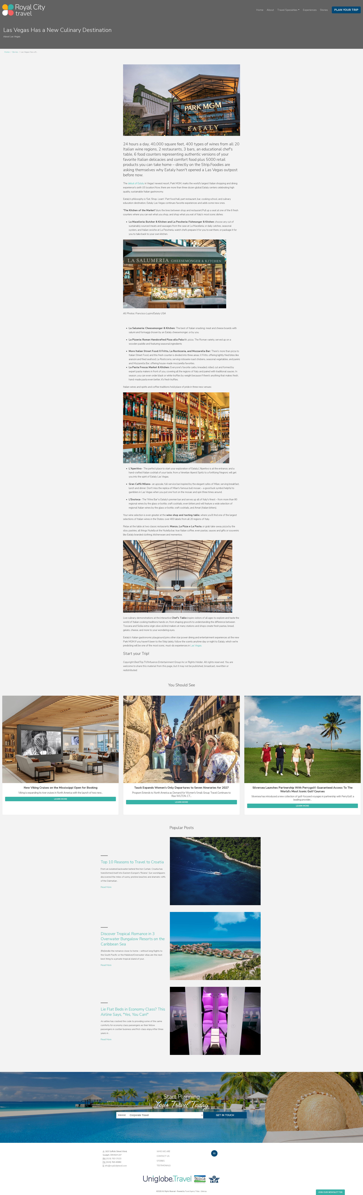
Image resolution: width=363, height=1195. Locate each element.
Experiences (310, 10)
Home (259, 10)
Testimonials (164, 1165)
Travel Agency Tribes (192, 1191)
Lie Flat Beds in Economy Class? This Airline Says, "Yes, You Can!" (133, 1012)
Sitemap (204, 1191)
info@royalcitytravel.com (116, 1165)
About (270, 10)
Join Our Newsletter (330, 1192)
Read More (106, 887)
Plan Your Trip (346, 10)
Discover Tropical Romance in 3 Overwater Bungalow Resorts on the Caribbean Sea (133, 939)
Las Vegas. (196, 645)
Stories (324, 10)
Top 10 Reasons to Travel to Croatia (132, 862)
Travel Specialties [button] (287, 10)
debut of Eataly (136, 183)
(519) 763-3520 (113, 1158)
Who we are (163, 1151)
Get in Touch (225, 1115)
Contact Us (163, 1156)
